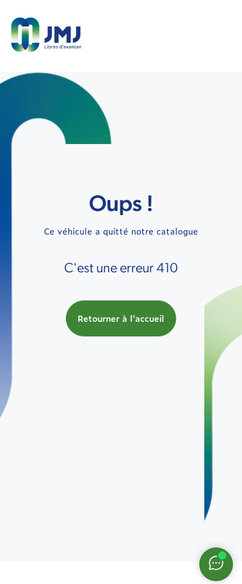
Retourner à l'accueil (121, 318)
